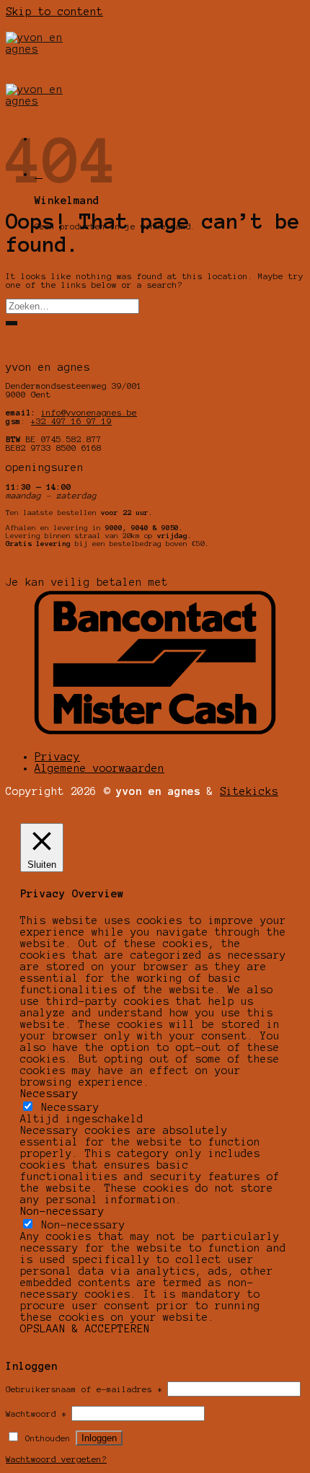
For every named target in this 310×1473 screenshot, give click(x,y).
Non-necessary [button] (62, 1211)
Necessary (70, 1107)
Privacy (57, 756)
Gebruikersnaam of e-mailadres (84, 1389)
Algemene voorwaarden (99, 768)
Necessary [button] (49, 1093)
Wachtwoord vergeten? (56, 1459)
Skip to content (54, 11)
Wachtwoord (36, 1414)
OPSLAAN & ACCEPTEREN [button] (85, 1329)
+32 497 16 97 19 (71, 421)
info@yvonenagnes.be (89, 412)
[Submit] (11, 323)
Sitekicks (249, 791)
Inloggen (99, 1438)
